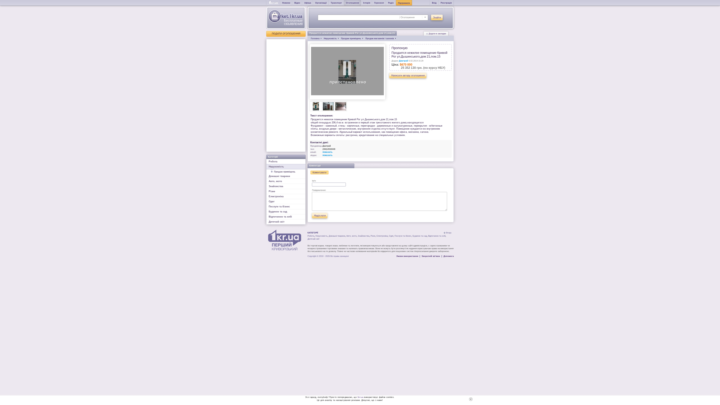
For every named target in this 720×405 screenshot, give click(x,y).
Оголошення (352, 3)
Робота (273, 161)
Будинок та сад (278, 211)
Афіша (307, 3)
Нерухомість (276, 166)
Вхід (434, 3)
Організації (321, 3)
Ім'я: (314, 181)
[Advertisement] (286, 95)
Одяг (271, 201)
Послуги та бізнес (279, 206)
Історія (366, 3)
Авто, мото (275, 181)
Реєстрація (446, 3)
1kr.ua (360, 397)
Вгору (449, 233)
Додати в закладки (437, 33)
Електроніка (276, 196)
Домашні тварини (279, 176)
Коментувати (319, 172)
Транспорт (336, 3)
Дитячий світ (276, 221)
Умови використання (407, 256)
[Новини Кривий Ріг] (273, 3)
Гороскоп (379, 3)
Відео (297, 3)
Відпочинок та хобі (280, 216)
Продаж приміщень (284, 171)
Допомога (448, 256)
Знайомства (276, 186)
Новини (286, 3)
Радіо (391, 3)
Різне (272, 191)
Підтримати (404, 3)
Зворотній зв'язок (431, 256)
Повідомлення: (319, 190)
